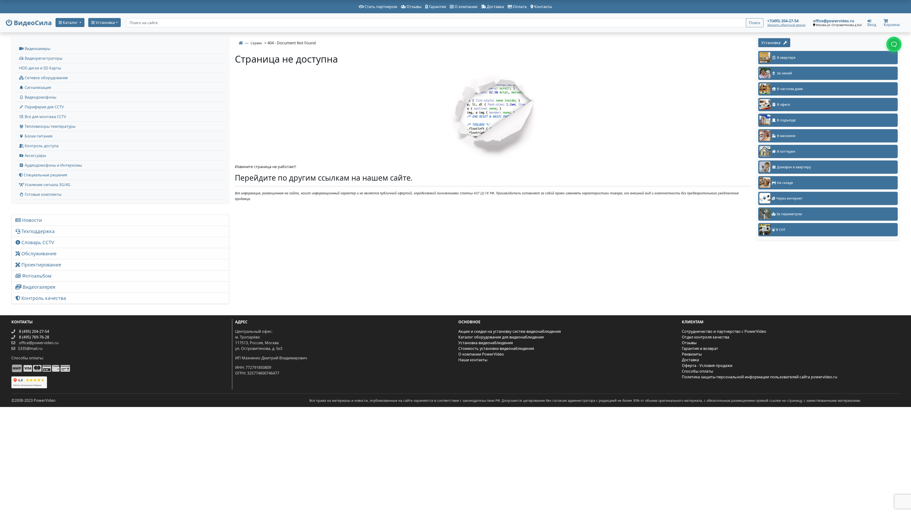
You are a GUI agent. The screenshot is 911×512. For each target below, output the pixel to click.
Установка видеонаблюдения (485, 342)
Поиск (754, 22)
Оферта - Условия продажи (707, 365)
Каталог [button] (70, 22)
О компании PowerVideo (481, 354)
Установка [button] (105, 22)
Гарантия (437, 6)
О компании (465, 6)
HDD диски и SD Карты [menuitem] (40, 68)
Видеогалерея (38, 287)
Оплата (519, 6)
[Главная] (241, 43)
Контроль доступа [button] (41, 145)
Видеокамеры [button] (37, 48)
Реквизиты (692, 354)
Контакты (542, 6)
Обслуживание (38, 253)
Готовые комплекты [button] (42, 194)
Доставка (495, 6)
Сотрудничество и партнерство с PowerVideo (724, 331)
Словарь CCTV (37, 242)
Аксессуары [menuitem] (35, 155)
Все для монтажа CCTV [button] (45, 116)
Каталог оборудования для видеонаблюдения (501, 337)
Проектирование (40, 264)
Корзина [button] (892, 24)
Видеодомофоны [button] (40, 97)
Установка (772, 42)
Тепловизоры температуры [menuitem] (49, 126)
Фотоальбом (36, 276)
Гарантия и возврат (700, 348)
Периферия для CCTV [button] (44, 107)
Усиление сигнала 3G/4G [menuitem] (47, 184)
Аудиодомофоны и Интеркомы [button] (53, 165)
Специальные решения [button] (45, 175)
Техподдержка (37, 231)
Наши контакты (472, 359)
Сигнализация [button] (37, 87)
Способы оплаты (697, 371)
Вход (871, 24)
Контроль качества (44, 298)
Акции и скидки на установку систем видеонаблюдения (509, 331)
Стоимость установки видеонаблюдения (496, 348)
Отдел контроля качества (705, 337)
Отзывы (413, 6)
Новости (31, 220)
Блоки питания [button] (38, 136)
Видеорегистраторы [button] (43, 58)
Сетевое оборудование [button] (46, 77)
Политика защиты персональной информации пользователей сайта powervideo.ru (759, 376)
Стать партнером (380, 6)
